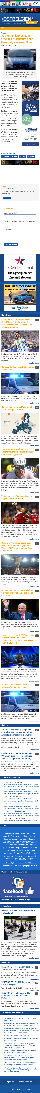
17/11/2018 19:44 (8, 188)
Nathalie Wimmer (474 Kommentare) (16, 1035)
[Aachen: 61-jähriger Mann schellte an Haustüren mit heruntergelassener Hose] (20, 60)
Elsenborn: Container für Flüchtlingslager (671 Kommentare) (20, 1019)
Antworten (6, 198)
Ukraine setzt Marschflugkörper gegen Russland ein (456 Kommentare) (21, 1039)
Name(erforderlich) (10, 213)
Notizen (4, 33)
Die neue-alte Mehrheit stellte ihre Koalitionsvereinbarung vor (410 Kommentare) (21, 1052)
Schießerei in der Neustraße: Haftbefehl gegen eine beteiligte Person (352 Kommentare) (20, 1064)
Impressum (11, 1082)
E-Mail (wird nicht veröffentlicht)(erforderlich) (19, 221)
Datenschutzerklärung (25, 1082)
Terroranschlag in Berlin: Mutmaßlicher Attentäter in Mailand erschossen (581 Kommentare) (21, 1024)
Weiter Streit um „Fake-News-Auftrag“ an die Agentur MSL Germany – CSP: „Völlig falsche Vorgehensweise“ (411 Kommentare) (21, 1045)
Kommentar (8, 229)
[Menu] (2, 28)
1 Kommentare (13, 46)
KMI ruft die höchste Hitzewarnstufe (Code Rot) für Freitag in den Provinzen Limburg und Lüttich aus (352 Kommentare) (21, 1070)
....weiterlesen (33, 363)
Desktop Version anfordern (20, 1089)
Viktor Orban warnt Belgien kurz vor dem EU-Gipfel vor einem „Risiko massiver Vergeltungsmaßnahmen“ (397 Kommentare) (20, 1057)
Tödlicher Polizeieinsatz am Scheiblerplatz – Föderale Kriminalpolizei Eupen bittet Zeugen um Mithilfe (21, 785)
